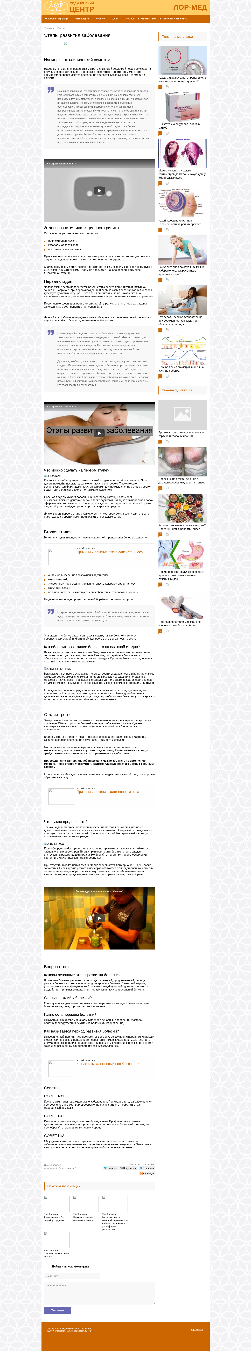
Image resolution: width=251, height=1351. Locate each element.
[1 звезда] (45, 1168)
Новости (100, 18)
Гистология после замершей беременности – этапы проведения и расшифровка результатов (115, 1223)
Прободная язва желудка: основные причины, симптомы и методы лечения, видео (181, 575)
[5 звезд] (57, 1168)
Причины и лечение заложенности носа (108, 792)
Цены (115, 18)
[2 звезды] (48, 1168)
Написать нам (148, 18)
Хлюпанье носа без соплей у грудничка (54, 1219)
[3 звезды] (51, 1168)
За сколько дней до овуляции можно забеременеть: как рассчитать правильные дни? (181, 271)
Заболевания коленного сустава (56, 1255)
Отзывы (129, 18)
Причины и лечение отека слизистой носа (110, 552)
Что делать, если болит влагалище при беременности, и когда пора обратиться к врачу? (180, 321)
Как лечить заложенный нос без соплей (108, 1064)
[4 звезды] (54, 1168)
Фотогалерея (82, 18)
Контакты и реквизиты (175, 18)
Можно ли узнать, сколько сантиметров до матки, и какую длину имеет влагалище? (182, 174)
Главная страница (58, 18)
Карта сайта (197, 1329)
